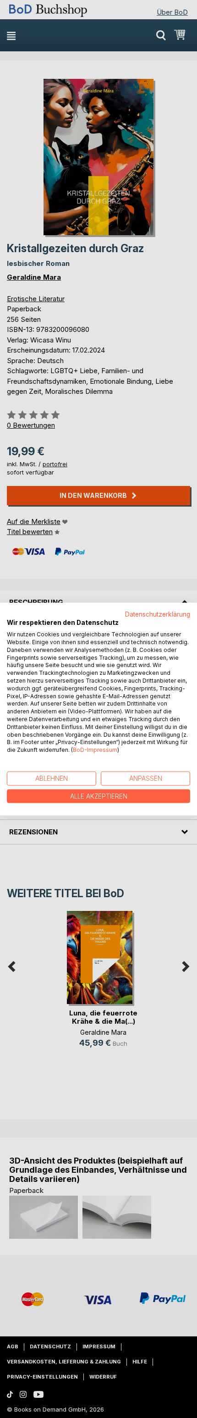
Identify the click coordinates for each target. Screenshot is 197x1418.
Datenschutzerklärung (157, 614)
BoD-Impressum (95, 749)
